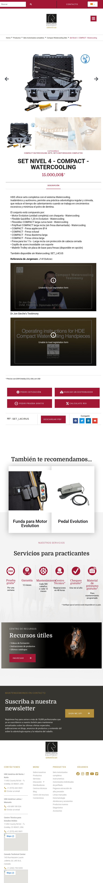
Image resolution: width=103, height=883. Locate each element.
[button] (6, 79)
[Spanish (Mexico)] (91, 4)
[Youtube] (92, 774)
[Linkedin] (87, 774)
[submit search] (31, 4)
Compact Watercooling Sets (57, 38)
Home (8, 38)
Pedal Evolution (73, 521)
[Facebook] (78, 774)
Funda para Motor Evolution (30, 523)
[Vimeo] (97, 774)
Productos (17, 38)
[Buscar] (13, 4)
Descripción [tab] (53, 185)
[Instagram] (83, 774)
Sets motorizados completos (33, 38)
